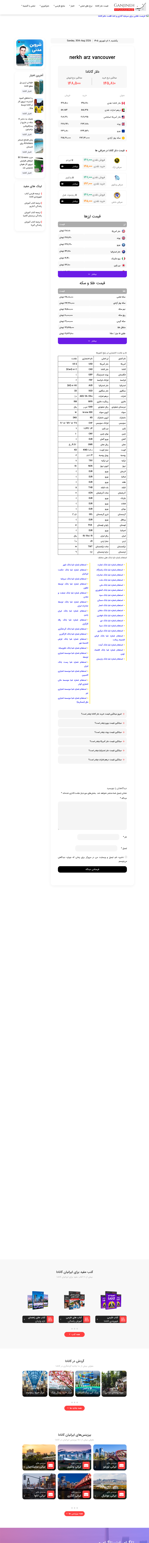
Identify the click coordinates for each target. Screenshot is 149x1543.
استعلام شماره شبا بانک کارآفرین (72, 634)
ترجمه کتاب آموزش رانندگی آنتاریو (33, 204)
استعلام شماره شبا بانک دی (111, 620)
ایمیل (124, 848)
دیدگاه (123, 798)
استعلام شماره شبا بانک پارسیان (109, 659)
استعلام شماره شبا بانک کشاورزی (109, 590)
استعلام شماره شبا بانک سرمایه (73, 578)
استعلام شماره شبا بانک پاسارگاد (109, 569)
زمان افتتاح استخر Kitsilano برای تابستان (25, 143)
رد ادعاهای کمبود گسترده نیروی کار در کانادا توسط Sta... (25, 103)
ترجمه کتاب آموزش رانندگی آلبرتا (33, 223)
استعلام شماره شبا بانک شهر (74, 564)
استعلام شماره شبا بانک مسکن (110, 600)
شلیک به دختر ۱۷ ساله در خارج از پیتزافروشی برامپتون (25, 124)
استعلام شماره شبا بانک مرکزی (110, 630)
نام (125, 837)
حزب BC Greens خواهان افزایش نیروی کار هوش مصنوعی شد (25, 162)
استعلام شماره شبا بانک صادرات (110, 575)
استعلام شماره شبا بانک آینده (111, 644)
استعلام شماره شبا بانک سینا (111, 625)
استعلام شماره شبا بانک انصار (111, 605)
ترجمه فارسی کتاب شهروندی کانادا (33, 195)
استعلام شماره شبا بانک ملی (111, 585)
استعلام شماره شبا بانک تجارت (110, 564)
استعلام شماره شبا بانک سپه (111, 595)
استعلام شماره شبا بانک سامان (110, 610)
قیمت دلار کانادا (101, 6)
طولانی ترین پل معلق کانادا (26, 84)
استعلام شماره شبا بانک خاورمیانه (72, 648)
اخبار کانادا (27, 91)
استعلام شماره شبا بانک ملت (111, 580)
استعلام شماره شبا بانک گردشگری (72, 628)
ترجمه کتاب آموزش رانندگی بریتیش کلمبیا (32, 214)
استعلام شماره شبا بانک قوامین (110, 615)
